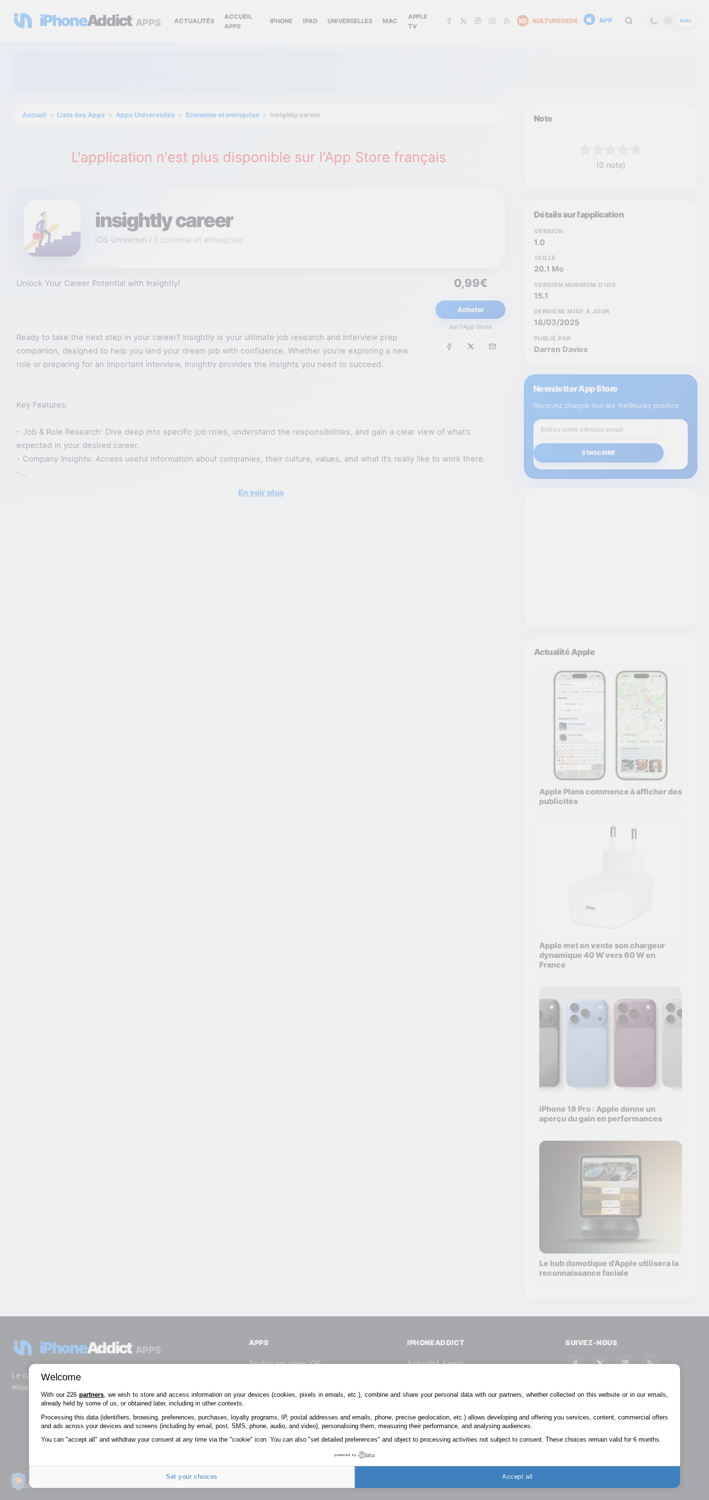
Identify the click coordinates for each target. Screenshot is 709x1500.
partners (91, 1394)
